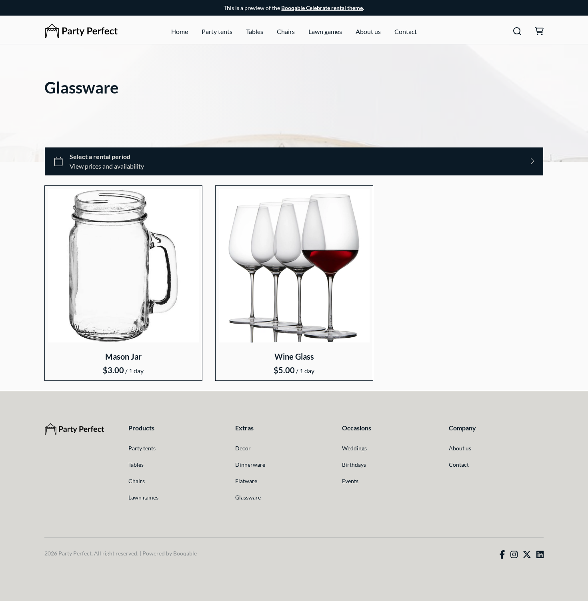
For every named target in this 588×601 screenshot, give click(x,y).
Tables (254, 31)
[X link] (526, 554)
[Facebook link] (502, 554)
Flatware (246, 481)
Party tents (217, 31)
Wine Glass (294, 356)
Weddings (354, 448)
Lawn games (325, 31)
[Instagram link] (514, 554)
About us (368, 31)
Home (179, 31)
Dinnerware (250, 464)
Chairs (286, 31)
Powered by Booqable (169, 553)
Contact (405, 31)
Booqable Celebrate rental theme (322, 7)
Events (350, 481)
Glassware (248, 497)
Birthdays (354, 464)
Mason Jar (123, 356)
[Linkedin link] (540, 554)
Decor (243, 448)
